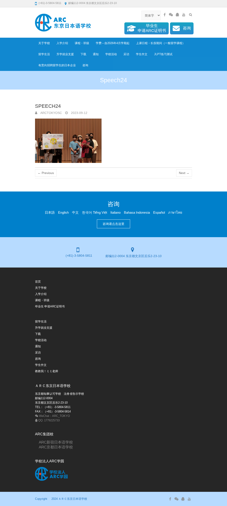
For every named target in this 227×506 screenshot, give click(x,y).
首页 (38, 281)
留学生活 (44, 54)
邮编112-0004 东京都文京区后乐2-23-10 (92, 3)
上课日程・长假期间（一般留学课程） (160, 43)
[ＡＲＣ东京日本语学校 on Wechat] (171, 14)
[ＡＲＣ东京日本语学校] (63, 22)
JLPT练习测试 (163, 54)
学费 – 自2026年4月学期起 (112, 43)
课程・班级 (82, 43)
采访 (126, 54)
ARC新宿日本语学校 (54, 442)
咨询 (85, 65)
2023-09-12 (78, 112)
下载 (83, 54)
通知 (96, 54)
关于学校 (44, 43)
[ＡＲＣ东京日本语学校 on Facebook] (164, 14)
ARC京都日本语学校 (54, 447)
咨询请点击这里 (113, 223)
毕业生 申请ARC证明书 (50, 306)
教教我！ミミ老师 (46, 371)
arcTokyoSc (50, 112)
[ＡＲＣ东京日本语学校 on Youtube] (183, 14)
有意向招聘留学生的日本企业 (57, 65)
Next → (184, 172)
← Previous (46, 172)
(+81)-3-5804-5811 (50, 3)
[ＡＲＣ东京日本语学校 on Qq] (177, 14)
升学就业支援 (65, 54)
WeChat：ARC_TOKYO (54, 415)
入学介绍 (62, 43)
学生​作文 (141, 54)
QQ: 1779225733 (48, 420)
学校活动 (111, 54)
